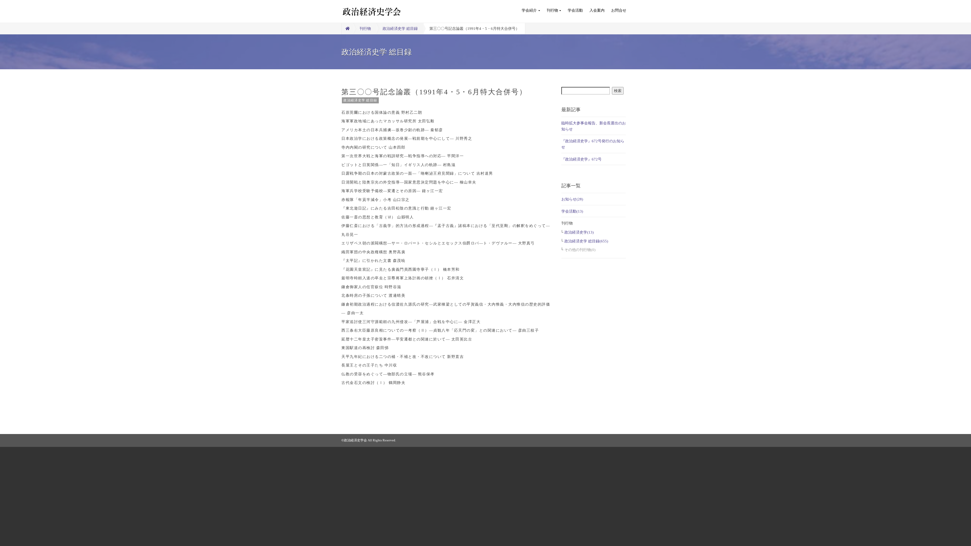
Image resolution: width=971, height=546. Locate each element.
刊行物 (552, 10)
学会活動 (575, 10)
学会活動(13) (572, 211)
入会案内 (597, 10)
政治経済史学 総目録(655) (586, 241)
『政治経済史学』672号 (581, 159)
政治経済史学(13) (579, 232)
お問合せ (618, 10)
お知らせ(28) (572, 199)
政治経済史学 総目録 (400, 29)
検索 (618, 91)
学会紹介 (529, 10)
